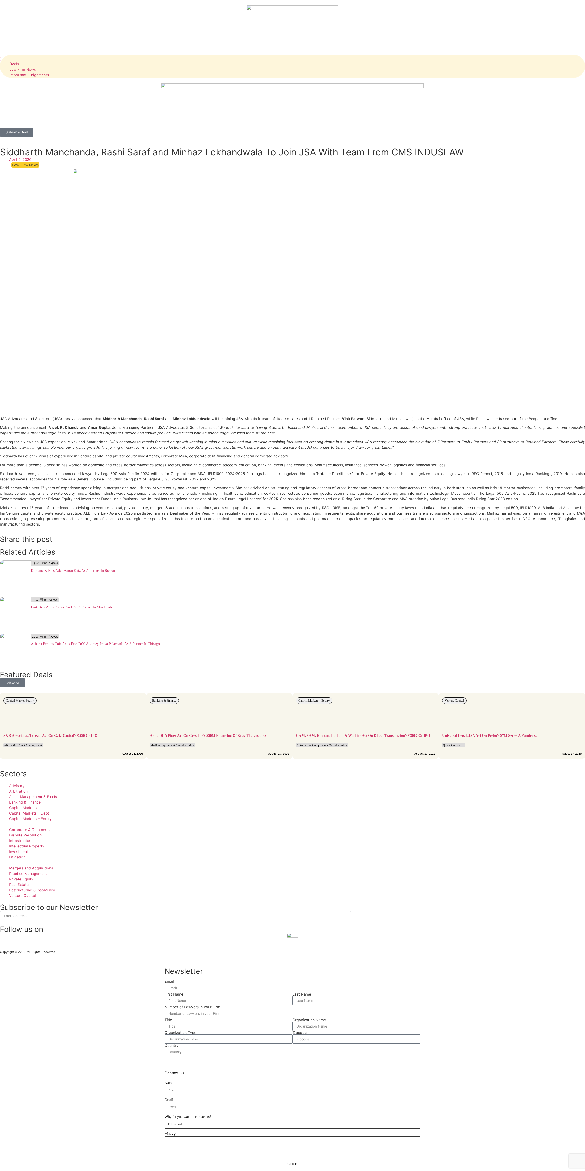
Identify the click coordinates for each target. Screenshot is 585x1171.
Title (168, 1020)
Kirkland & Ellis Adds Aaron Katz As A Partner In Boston (73, 570)
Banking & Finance (164, 700)
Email (169, 981)
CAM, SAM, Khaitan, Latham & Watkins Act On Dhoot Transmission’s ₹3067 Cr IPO (363, 735)
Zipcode (299, 1032)
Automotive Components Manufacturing (322, 745)
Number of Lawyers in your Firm (192, 1007)
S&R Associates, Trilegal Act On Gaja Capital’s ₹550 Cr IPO (50, 735)
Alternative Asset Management (23, 745)
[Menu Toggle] (4, 59)
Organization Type (180, 1032)
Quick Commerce (453, 745)
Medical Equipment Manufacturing (172, 745)
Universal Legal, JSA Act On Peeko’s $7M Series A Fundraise (490, 735)
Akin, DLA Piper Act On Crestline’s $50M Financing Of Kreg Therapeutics (208, 735)
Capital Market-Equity (20, 700)
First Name (174, 994)
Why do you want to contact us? (188, 1117)
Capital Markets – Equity (314, 700)
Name (169, 1083)
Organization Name (309, 1020)
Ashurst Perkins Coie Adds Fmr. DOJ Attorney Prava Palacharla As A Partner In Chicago (95, 644)
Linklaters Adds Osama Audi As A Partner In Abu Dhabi (72, 607)
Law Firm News (45, 563)
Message (171, 1134)
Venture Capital (454, 700)
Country (171, 1045)
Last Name (301, 994)
